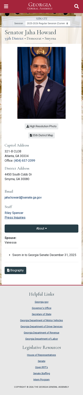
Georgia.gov (41, 301)
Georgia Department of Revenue (41, 332)
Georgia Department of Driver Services (41, 326)
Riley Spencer (14, 213)
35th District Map (43, 135)
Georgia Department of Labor (41, 338)
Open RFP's (41, 367)
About (40, 228)
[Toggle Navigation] (6, 6)
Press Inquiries (15, 217)
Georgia (40, 6)
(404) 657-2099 (24, 160)
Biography (17, 270)
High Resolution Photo (43, 126)
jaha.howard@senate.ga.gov (23, 197)
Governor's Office (41, 308)
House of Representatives (41, 354)
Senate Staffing (41, 373)
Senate (41, 361)
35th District (14, 38)
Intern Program (41, 379)
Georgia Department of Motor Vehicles (41, 320)
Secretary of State (41, 314)
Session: (19, 23)
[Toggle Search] (76, 6)
